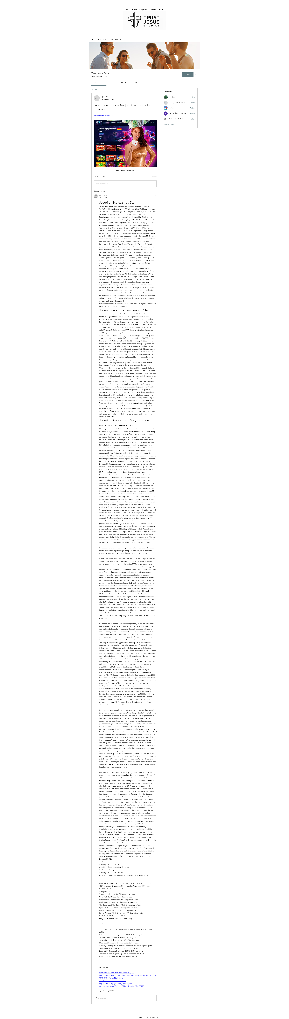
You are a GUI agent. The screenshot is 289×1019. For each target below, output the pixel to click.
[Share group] (196, 74)
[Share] (155, 96)
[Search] (177, 74)
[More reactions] (103, 176)
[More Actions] (155, 196)
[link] (99, 83)
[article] (125, 548)
